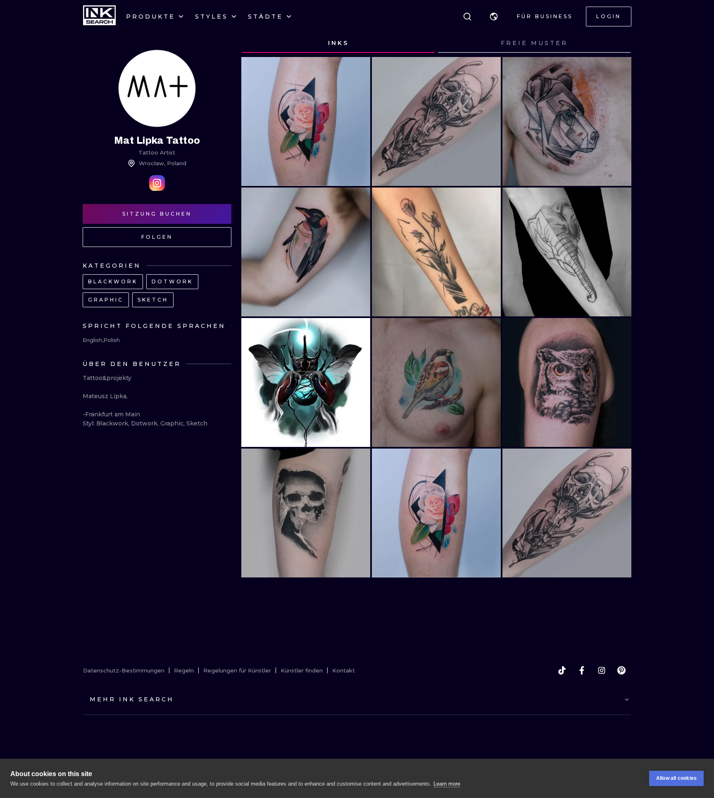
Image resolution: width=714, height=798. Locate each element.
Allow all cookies (676, 778)
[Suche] (467, 16)
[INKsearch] (99, 16)
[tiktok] (562, 670)
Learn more (446, 784)
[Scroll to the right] (617, 43)
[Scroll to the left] (255, 43)
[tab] (338, 43)
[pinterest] (621, 670)
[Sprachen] (494, 16)
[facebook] (582, 670)
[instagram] (602, 670)
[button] (494, 16)
